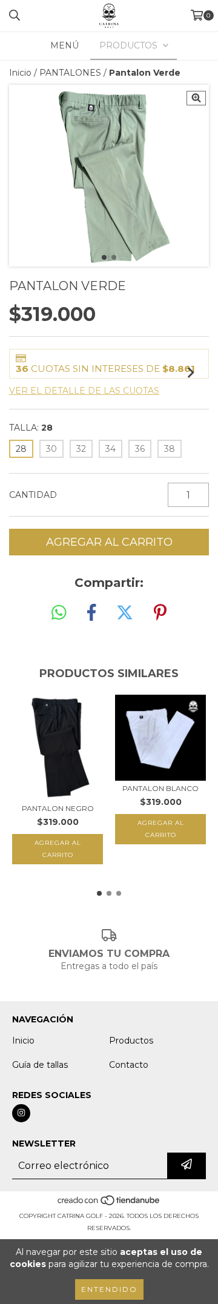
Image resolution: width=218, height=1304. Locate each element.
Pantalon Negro (58, 808)
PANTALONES (70, 72)
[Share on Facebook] (91, 613)
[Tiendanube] (109, 1204)
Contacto (128, 1064)
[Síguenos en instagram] (21, 1113)
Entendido (109, 1289)
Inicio (20, 72)
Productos (131, 1040)
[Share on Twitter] (124, 613)
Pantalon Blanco (160, 788)
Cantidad (33, 494)
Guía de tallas (40, 1064)
